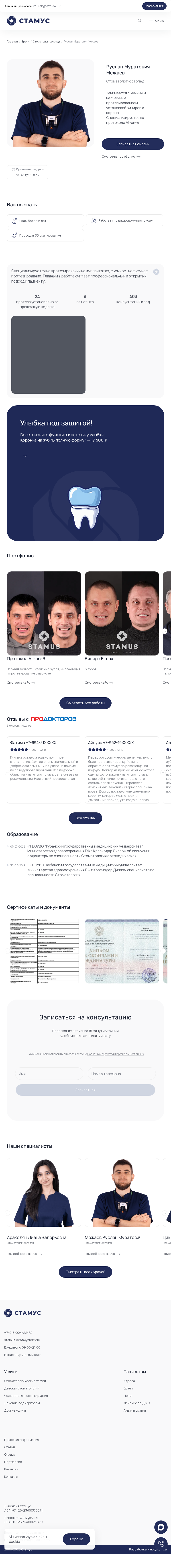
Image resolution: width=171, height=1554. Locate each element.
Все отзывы (85, 818)
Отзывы (9, 1454)
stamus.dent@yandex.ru (22, 1340)
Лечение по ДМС (137, 1403)
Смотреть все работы (85, 702)
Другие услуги (15, 1410)
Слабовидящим (154, 6)
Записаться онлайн (132, 144)
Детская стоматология (21, 1388)
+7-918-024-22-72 (18, 1332)
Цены (128, 1395)
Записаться (85, 1089)
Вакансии (11, 1469)
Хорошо (76, 1539)
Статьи (9, 1447)
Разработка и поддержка (148, 1549)
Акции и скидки (135, 1410)
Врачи (25, 41)
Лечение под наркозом (22, 1403)
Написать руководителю (22, 1355)
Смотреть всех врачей (85, 1271)
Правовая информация (21, 1440)
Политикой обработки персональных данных (115, 1054)
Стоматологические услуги (25, 1381)
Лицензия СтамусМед (23, 1520)
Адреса (129, 1381)
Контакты (11, 1476)
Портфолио (13, 1462)
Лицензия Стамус (23, 1508)
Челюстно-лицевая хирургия (26, 1395)
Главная (12, 41)
